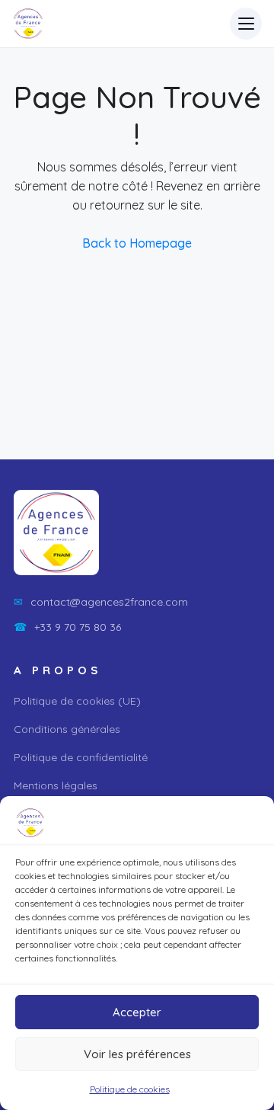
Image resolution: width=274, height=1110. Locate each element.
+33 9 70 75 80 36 (67, 627)
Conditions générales (67, 729)
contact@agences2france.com (101, 602)
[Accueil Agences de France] (28, 24)
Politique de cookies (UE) (77, 701)
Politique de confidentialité (81, 757)
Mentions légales (55, 785)
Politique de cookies (130, 1089)
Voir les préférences (137, 1054)
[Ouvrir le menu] (246, 24)
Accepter (137, 1012)
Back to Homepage (137, 243)
